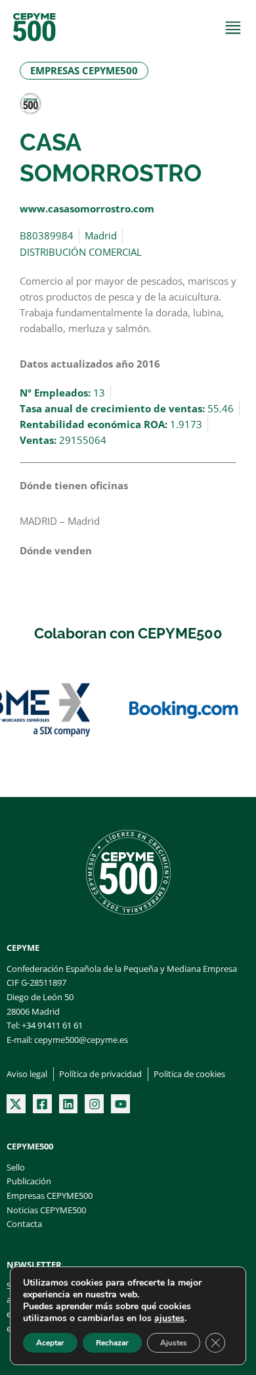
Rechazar (112, 1343)
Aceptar (50, 1343)
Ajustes (173, 1343)
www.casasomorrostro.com (87, 208)
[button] (84, 71)
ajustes (169, 1318)
